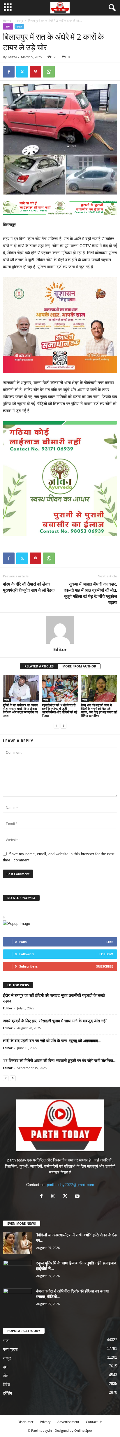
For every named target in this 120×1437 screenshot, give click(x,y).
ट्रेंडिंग (7, 1393)
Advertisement (68, 1421)
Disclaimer (25, 1421)
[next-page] (63, 725)
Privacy (45, 1421)
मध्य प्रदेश (10, 1349)
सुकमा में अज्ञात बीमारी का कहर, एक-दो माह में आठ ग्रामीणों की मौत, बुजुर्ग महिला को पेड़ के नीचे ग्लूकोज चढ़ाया (90, 593)
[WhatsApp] (49, 72)
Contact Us (94, 1421)
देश (5, 1367)
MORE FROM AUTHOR (79, 666)
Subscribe (104, 966)
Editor (12, 57)
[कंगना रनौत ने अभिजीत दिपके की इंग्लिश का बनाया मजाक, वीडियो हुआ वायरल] (17, 1299)
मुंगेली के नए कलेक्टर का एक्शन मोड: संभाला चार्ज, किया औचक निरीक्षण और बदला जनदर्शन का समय (20, 710)
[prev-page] (56, 725)
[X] (22, 72)
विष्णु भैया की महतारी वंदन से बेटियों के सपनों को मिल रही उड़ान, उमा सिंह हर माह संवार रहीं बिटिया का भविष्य (99, 710)
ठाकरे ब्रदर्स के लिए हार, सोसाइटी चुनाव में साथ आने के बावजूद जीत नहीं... (56, 1020)
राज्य (8, 26)
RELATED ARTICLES (39, 666)
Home (7, 20)
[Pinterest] (35, 72)
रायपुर (20, 20)
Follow (106, 954)
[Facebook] (9, 72)
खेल (5, 1376)
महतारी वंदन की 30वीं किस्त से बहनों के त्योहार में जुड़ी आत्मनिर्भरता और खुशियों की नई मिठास (59, 710)
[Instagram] (55, 1197)
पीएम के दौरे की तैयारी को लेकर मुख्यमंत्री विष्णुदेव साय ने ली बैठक (28, 587)
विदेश (6, 1384)
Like (109, 941)
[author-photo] (60, 630)
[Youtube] (78, 1197)
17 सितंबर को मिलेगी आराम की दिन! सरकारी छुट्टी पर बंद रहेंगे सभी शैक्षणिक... (60, 1060)
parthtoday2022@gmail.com (70, 1185)
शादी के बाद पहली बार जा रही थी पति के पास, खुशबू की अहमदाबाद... (52, 1040)
